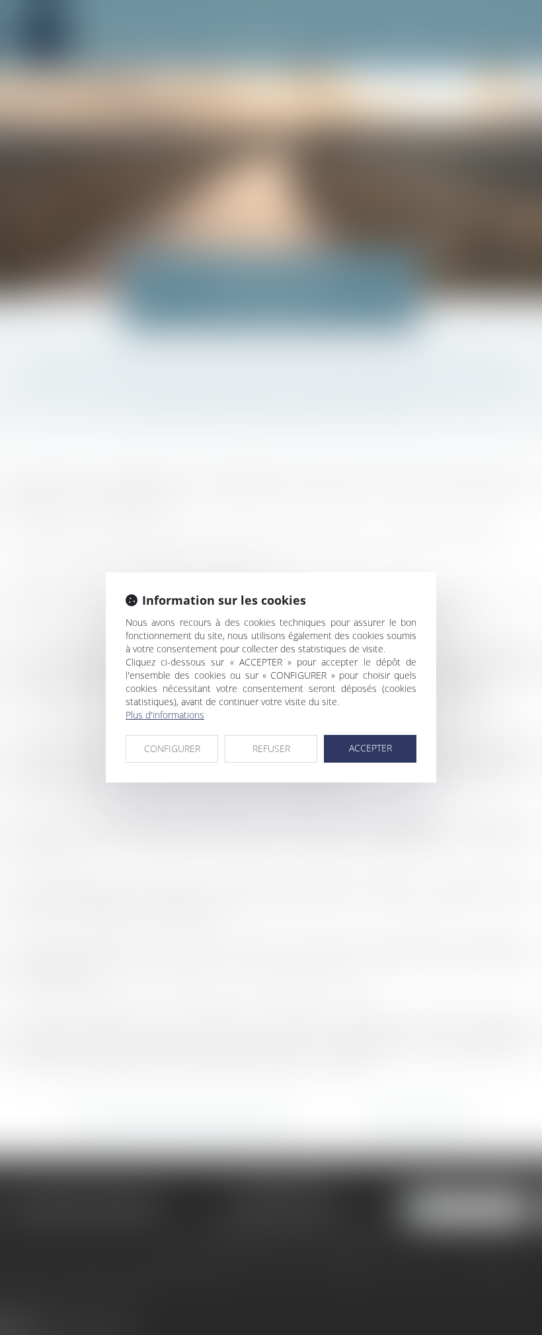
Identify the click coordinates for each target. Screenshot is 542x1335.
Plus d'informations (165, 714)
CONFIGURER (172, 748)
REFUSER (271, 748)
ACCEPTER (370, 748)
